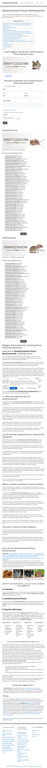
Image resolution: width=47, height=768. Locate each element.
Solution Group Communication (35, 766)
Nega (22, 388)
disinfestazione (29, 688)
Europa (5, 699)
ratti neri (26, 689)
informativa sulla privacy (12, 110)
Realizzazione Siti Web (18, 766)
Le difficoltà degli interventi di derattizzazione (13, 34)
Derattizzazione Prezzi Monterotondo (10, 718)
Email (4, 95)
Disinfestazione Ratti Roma (38, 555)
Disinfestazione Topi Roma (9, 556)
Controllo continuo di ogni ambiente (11, 38)
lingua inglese (31, 703)
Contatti (42, 2)
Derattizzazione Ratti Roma (12, 555)
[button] (36, 378)
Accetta (13, 388)
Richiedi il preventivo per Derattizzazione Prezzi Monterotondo (16, 24)
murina (34, 688)
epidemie (10, 701)
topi (31, 689)
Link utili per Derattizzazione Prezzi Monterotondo (14, 40)
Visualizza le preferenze (32, 388)
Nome (4, 93)
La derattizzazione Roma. (8, 44)
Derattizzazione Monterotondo (9, 27)
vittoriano (39, 712)
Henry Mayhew (6, 713)
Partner (34, 736)
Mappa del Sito (35, 730)
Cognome (26, 93)
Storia (4, 48)
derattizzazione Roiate (22, 739)
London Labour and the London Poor (31, 713)
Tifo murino (29, 701)
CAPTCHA (5, 114)
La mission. (5, 42)
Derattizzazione (6, 26)
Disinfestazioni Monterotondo (9, 30)
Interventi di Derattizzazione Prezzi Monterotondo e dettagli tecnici (17, 33)
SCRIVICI (23, 233)
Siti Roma (26, 766)
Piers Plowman (30, 709)
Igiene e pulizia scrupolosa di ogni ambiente (12, 37)
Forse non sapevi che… (8, 47)
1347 (9, 707)
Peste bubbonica (20, 701)
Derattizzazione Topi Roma (25, 555)
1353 (12, 707)
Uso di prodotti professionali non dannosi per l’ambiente (15, 35)
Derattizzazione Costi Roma (26, 553)
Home (21, 2)
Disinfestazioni (6, 29)
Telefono (26, 95)
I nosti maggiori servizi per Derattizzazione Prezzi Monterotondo (17, 23)
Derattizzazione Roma (10, 3)
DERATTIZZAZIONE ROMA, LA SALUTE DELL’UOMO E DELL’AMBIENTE (18, 41)
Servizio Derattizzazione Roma (20, 558)
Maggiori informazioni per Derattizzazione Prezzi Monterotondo (17, 31)
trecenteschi (22, 707)
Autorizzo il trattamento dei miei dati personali (13, 112)
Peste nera (5, 707)
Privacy (33, 732)
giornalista (34, 712)
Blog (37, 2)
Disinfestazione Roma (7, 743)
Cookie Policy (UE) (36, 734)
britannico (24, 710)
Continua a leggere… (8, 715)
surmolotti (21, 689)
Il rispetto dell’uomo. (7, 45)
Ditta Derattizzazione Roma (22, 556)
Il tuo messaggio (7, 100)
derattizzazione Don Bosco (23, 741)
